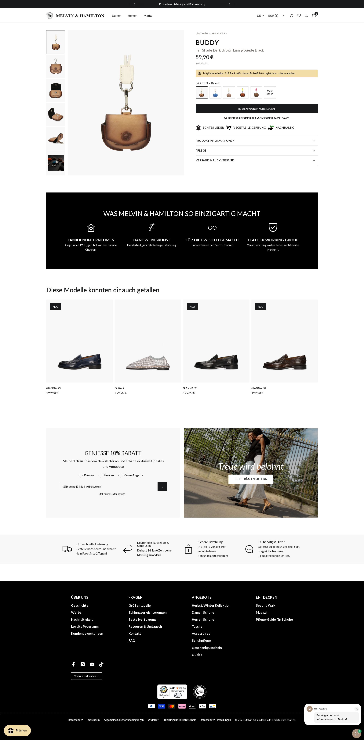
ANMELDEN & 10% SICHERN (220, 400)
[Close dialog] (253, 326)
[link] (219, 375)
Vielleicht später (220, 409)
